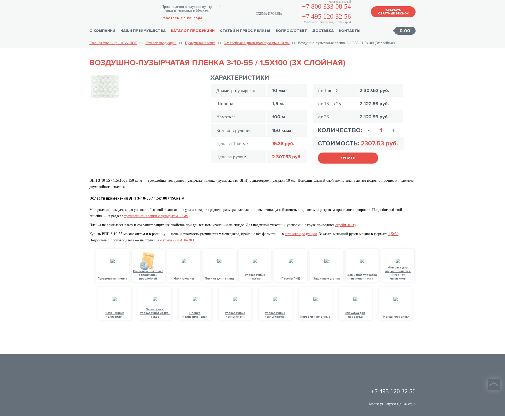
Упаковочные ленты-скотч (235, 314)
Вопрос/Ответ (291, 30)
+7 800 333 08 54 (326, 6)
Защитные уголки (326, 278)
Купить (348, 158)
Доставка (323, 30)
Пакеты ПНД (290, 278)
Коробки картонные (315, 316)
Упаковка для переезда (355, 314)
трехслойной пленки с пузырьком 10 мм (156, 216)
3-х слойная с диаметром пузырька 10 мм (257, 43)
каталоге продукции (301, 234)
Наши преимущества (143, 30)
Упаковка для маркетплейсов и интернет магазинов (398, 273)
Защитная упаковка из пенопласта (362, 276)
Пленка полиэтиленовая (195, 314)
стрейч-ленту (345, 225)
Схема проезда (269, 14)
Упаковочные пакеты (255, 276)
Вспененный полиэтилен (114, 314)
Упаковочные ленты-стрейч (275, 314)
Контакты (349, 30)
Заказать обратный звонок (393, 12)
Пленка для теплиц (219, 278)
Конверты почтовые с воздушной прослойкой (148, 275)
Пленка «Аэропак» (395, 316)
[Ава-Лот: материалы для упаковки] (122, 12)
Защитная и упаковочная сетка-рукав (155, 313)
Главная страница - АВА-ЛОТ (113, 43)
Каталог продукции (193, 30)
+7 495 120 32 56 (326, 16)
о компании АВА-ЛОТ (178, 240)
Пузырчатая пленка (200, 43)
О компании (102, 30)
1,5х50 (393, 234)
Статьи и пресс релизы (245, 30)
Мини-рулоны (184, 278)
